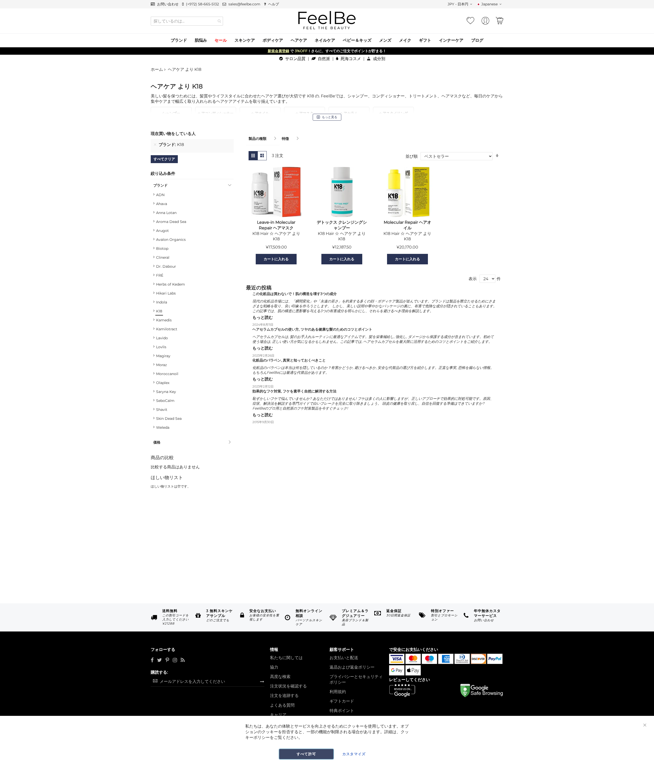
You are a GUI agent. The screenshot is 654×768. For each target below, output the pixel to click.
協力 (274, 667)
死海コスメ (350, 58)
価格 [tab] (156, 442)
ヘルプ (273, 4)
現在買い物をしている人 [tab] (173, 133)
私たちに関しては (286, 657)
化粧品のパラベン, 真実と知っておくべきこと (289, 360)
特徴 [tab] (285, 138)
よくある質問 (282, 705)
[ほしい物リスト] (470, 21)
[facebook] (152, 660)
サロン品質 (295, 58)
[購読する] (262, 681)
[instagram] (175, 660)
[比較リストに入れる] (303, 259)
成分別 (378, 58)
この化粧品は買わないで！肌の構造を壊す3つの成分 (294, 293)
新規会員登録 (278, 51)
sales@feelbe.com (243, 4)
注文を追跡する (284, 695)
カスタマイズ (354, 754)
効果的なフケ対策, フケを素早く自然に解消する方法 (294, 391)
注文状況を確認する (288, 686)
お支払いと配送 (344, 657)
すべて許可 (306, 754)
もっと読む (262, 317)
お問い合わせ (167, 4)
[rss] (183, 660)
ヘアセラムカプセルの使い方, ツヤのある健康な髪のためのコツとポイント (312, 329)
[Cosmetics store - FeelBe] (327, 20)
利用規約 (338, 691)
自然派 (323, 58)
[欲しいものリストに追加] (249, 259)
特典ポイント (342, 710)
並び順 (411, 156)
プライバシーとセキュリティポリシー (356, 679)
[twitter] (159, 660)
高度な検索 (280, 676)
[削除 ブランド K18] (155, 144)
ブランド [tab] (160, 185)
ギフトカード (342, 701)
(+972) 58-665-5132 (202, 4)
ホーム (157, 69)
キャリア (278, 714)
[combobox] (187, 21)
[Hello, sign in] (485, 22)
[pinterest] (167, 660)
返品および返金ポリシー (352, 667)
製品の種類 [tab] (257, 138)
